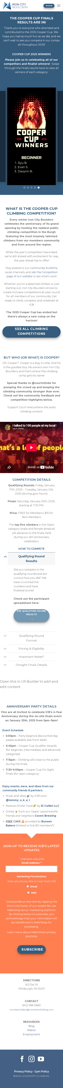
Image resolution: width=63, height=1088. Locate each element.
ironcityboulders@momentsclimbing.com (31, 1009)
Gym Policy (41, 1071)
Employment (31, 1034)
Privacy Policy (23, 1071)
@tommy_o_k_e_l (18, 800)
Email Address (31, 862)
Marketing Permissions (31, 876)
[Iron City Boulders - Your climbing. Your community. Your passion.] (20, 5)
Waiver (31, 1030)
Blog (31, 1026)
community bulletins (43, 268)
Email (33, 886)
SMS (34, 892)
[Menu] (59, 6)
